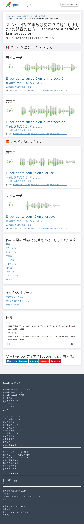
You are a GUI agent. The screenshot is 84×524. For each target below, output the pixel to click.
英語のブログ (8, 422)
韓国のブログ (8, 436)
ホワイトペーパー (10, 400)
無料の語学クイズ (10, 460)
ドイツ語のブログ (10, 425)
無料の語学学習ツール (69, 5)
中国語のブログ (9, 441)
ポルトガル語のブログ (12, 430)
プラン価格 (7, 403)
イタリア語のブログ (11, 427)
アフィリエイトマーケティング (16, 512)
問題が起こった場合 (15, 297)
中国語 (9, 256)
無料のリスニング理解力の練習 (16, 454)
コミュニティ (8, 406)
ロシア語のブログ (10, 433)
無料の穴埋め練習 (10, 463)
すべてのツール (9, 468)
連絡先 (6, 515)
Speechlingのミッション (14, 392)
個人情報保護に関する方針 (14, 491)
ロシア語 (10, 271)
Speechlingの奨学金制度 (14, 395)
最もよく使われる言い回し (18, 300)
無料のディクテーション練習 (15, 452)
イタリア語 (11, 264)
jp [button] (30, 5)
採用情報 (6, 509)
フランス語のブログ (11, 419)
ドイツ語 (10, 260)
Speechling (11, 16)
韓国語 (9, 279)
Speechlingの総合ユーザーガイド (17, 389)
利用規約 (6, 493)
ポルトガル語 (12, 275)
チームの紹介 (8, 398)
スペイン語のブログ (11, 416)
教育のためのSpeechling (14, 506)
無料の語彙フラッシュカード (15, 457)
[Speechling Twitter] (10, 481)
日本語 (9, 268)
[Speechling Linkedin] (16, 481)
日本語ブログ (8, 439)
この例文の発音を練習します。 (19, 87)
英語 (8, 244)
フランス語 (11, 248)
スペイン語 (11, 252)
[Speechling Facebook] (5, 481)
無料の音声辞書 (40, 16)
